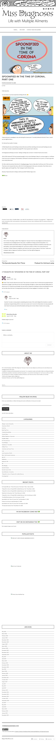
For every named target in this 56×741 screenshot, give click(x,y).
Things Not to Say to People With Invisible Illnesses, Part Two (15, 490)
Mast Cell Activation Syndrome (8, 455)
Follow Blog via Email (28, 397)
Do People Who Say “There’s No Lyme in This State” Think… (14, 486)
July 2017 (4, 683)
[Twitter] (46, 9)
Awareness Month (6, 425)
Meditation (4, 459)
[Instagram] (51, 9)
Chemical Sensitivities (6, 432)
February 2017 (5, 690)
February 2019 (5, 662)
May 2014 (4, 704)
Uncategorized (42, 219)
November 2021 (5, 640)
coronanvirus (7, 221)
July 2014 (4, 702)
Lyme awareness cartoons (25, 221)
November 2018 (5, 667)
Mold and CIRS (5, 461)
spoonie (45, 221)
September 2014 (5, 700)
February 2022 (5, 635)
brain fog (4, 428)
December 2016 (5, 692)
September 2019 (5, 654)
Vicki (4, 85)
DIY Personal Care (6, 440)
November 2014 (5, 696)
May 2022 (4, 631)
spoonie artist (5, 222)
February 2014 (5, 711)
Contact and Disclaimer (34, 29)
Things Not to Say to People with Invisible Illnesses (13, 474)
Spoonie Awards (5, 467)
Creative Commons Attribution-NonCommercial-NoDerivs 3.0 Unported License (32, 731)
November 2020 (5, 642)
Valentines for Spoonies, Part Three (9, 493)
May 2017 (4, 685)
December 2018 (5, 665)
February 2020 (5, 648)
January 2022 (5, 637)
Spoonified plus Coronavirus (33, 219)
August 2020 (5, 644)
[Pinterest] (44, 9)
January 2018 (5, 675)
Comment (49, 344)
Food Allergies (5, 442)
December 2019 (5, 650)
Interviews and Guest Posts (8, 448)
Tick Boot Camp (25, 164)
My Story (22, 29)
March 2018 (4, 671)
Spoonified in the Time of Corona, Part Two (11, 499)
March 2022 (4, 633)
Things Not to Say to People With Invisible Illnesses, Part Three (15, 488)
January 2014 (5, 713)
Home (15, 29)
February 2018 (5, 673)
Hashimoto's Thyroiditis (7, 444)
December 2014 (5, 694)
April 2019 (4, 658)
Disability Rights (16, 219)
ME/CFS (24, 219)
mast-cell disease (35, 221)
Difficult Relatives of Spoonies (8, 436)
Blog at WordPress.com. (7, 738)
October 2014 (5, 698)
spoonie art (49, 221)
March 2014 (4, 708)
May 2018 (4, 669)
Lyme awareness (16, 221)
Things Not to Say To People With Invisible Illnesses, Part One (15, 495)
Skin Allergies (5, 465)
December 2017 (5, 677)
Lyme (21, 219)
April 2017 (4, 688)
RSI (2, 463)
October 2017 (5, 679)
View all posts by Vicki (9, 252)
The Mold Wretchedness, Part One (9, 497)
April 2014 (4, 706)
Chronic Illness (9, 219)
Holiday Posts (5, 446)
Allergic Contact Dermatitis (8, 423)
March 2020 (4, 646)
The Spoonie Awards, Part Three (13, 262)
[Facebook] (48, 9)
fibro (11, 221)
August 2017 (5, 681)
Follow (5, 409)
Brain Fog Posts (5, 430)
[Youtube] (53, 9)
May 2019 (4, 656)
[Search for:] (7, 385)
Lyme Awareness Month (7, 453)
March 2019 (4, 660)
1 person (7, 291)
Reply (15, 279)
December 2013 (5, 715)
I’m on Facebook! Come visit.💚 (28, 512)
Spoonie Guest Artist (6, 469)
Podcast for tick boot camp (44, 262)
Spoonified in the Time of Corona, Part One (11, 503)
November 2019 (5, 652)
